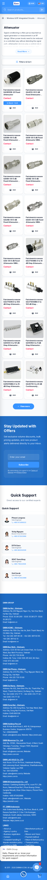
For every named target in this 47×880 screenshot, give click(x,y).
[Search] (42, 10)
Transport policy (32, 842)
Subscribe (23, 465)
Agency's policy (10, 831)
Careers (7, 837)
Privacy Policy (21, 472)
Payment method (32, 837)
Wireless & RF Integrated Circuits (20, 18)
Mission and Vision (33, 834)
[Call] (23, 876)
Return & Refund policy (35, 840)
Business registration (12, 834)
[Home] (3, 18)
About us (7, 829)
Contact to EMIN (10, 845)
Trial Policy (30, 845)
